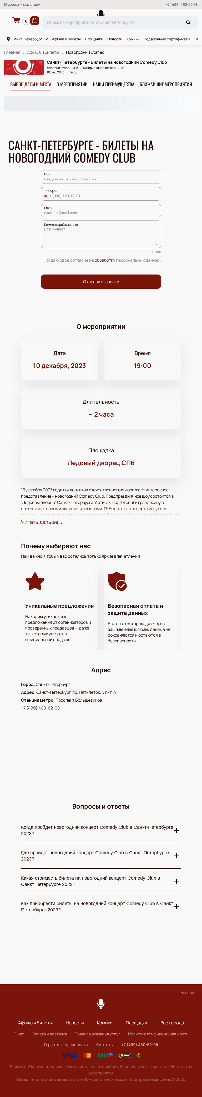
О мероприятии (72, 84)
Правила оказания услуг (97, 1034)
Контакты (104, 1044)
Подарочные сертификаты (167, 38)
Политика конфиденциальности (158, 1034)
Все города (172, 1023)
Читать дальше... (41, 521)
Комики (133, 38)
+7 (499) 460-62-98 (182, 4)
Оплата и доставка (49, 1034)
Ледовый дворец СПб (62, 68)
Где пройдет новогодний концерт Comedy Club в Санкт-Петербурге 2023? (95, 856)
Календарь (34, 20)
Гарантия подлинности (66, 1044)
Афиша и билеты (66, 38)
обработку (105, 260)
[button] (46, 196)
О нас (19, 1034)
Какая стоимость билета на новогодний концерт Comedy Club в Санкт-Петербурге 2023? (90, 881)
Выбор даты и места (30, 84)
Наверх (187, 992)
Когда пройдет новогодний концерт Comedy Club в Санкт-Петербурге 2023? (97, 830)
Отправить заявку (101, 281)
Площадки (94, 38)
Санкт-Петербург (27, 38)
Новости (114, 38)
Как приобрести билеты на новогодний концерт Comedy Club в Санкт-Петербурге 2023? (98, 906)
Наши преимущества (113, 84)
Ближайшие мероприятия (166, 84)
